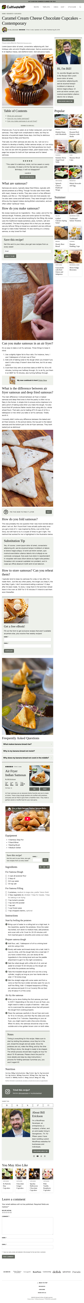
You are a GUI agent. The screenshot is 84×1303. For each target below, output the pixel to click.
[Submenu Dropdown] (40, 6)
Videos (56, 7)
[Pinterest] (45, 1156)
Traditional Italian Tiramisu (75, 219)
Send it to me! (10, 256)
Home (4, 13)
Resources (42, 1286)
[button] (19, 29)
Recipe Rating (6, 1210)
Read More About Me (40, 1151)
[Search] (80, 7)
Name (6, 636)
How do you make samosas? (18, 118)
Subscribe (42, 1289)
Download (9, 651)
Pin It (49, 512)
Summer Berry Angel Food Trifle (60, 160)
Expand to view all (27, 125)
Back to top (43, 1282)
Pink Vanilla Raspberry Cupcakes (47, 1187)
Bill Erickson (14, 29)
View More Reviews (27, 177)
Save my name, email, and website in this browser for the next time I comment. (25, 1252)
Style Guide (72, 7)
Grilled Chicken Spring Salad (61, 220)
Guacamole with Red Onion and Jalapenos (59, 271)
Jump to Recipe (8, 39)
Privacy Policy (30, 1299)
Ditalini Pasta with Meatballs (60, 133)
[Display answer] (51, 744)
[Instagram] (34, 1156)
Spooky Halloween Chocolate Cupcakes (34, 1187)
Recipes (36, 7)
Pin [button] (34, 789)
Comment (6, 1216)
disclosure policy (28, 43)
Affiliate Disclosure (39, 1299)
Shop (62, 7)
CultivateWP (53, 1299)
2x (44, 867)
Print (45, 789)
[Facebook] (41, 1156)
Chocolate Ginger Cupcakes (20, 1186)
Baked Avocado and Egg (75, 184)
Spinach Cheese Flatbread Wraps (58, 186)
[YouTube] (37, 1156)
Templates (46, 7)
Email (6, 643)
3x (48, 867)
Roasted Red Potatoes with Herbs (74, 134)
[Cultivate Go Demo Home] (13, 7)
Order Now (42, 380)
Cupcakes (17, 13)
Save (45, 860)
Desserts (10, 13)
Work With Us (42, 1292)
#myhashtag (37, 1093)
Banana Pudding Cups (75, 245)
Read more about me (65, 101)
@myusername (23, 1093)
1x (40, 867)
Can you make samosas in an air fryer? (22, 121)
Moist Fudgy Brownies (74, 269)
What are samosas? (14, 116)
